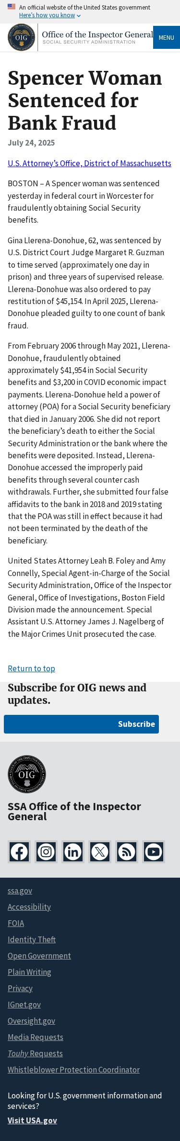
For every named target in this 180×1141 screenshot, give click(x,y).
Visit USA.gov (32, 1120)
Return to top (31, 668)
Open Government (39, 955)
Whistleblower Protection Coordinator (74, 1069)
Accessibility (29, 907)
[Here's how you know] (90, 11)
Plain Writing (29, 972)
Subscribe (136, 724)
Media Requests (35, 1037)
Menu (166, 37)
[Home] (80, 48)
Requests (35, 1053)
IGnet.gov (24, 1004)
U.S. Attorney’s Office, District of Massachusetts (89, 163)
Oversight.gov (31, 1021)
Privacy (20, 988)
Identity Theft (32, 939)
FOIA (16, 923)
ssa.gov (20, 890)
